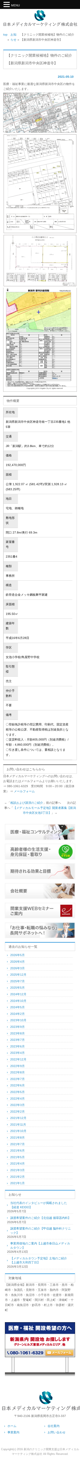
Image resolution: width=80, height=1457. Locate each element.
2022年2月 (17, 1111)
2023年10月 (18, 1020)
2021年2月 (17, 1176)
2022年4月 (17, 1098)
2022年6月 (17, 1085)
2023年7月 (17, 1039)
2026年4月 (17, 961)
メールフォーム (24, 791)
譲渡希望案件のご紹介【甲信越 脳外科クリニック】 (40, 1230)
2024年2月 (17, 1013)
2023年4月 (17, 1052)
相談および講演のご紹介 (26, 802)
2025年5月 (17, 987)
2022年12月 (18, 1059)
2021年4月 (17, 1163)
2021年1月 (17, 1183)
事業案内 (13, 1432)
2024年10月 (18, 1000)
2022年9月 (17, 1066)
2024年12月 (18, 994)
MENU (15, 5)
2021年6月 (17, 1150)
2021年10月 (18, 1131)
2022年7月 (17, 1079)
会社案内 (54, 1426)
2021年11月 (18, 1124)
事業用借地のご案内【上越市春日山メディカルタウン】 (40, 1245)
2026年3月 (17, 968)
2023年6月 (17, 1046)
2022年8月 (17, 1072)
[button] (7, 4)
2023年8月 (17, 1033)
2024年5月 (17, 1007)
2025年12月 (18, 974)
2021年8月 (17, 1137)
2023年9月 (17, 1026)
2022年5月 (17, 1092)
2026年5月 (17, 955)
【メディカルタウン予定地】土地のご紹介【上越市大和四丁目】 (38, 1260)
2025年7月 (17, 981)
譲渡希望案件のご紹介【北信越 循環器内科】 (40, 1218)
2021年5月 (17, 1157)
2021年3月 (17, 1170)
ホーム (11, 1426)
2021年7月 (17, 1144)
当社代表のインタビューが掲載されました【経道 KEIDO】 (38, 1205)
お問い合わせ (56, 1432)
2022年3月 (17, 1105)
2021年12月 (18, 1118)
